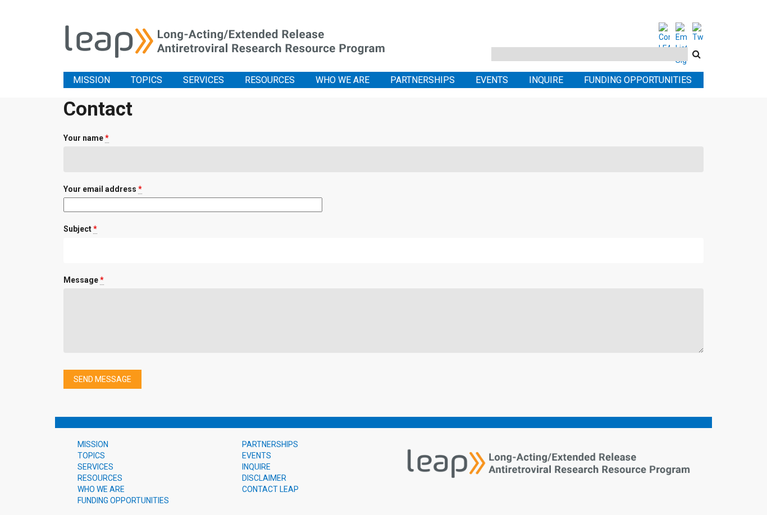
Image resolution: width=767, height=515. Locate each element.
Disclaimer (264, 477)
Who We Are (342, 80)
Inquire (546, 80)
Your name (86, 138)
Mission (91, 80)
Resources (270, 80)
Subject (80, 228)
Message (83, 279)
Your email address (102, 189)
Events (492, 80)
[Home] (231, 39)
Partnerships (422, 80)
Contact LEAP (270, 489)
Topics (146, 80)
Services (203, 80)
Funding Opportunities (638, 80)
